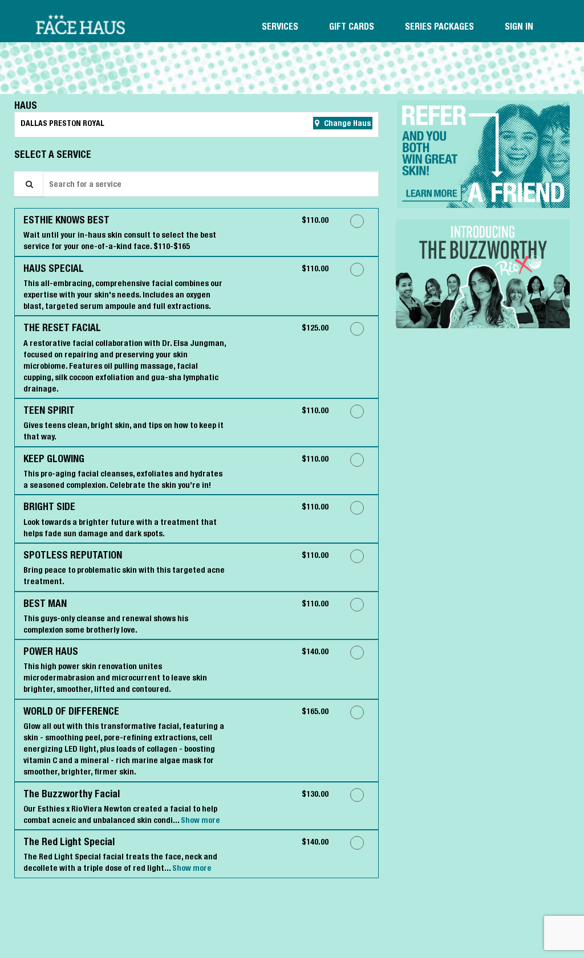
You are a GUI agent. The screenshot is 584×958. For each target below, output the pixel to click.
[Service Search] (28, 184)
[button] (483, 154)
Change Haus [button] (346, 123)
